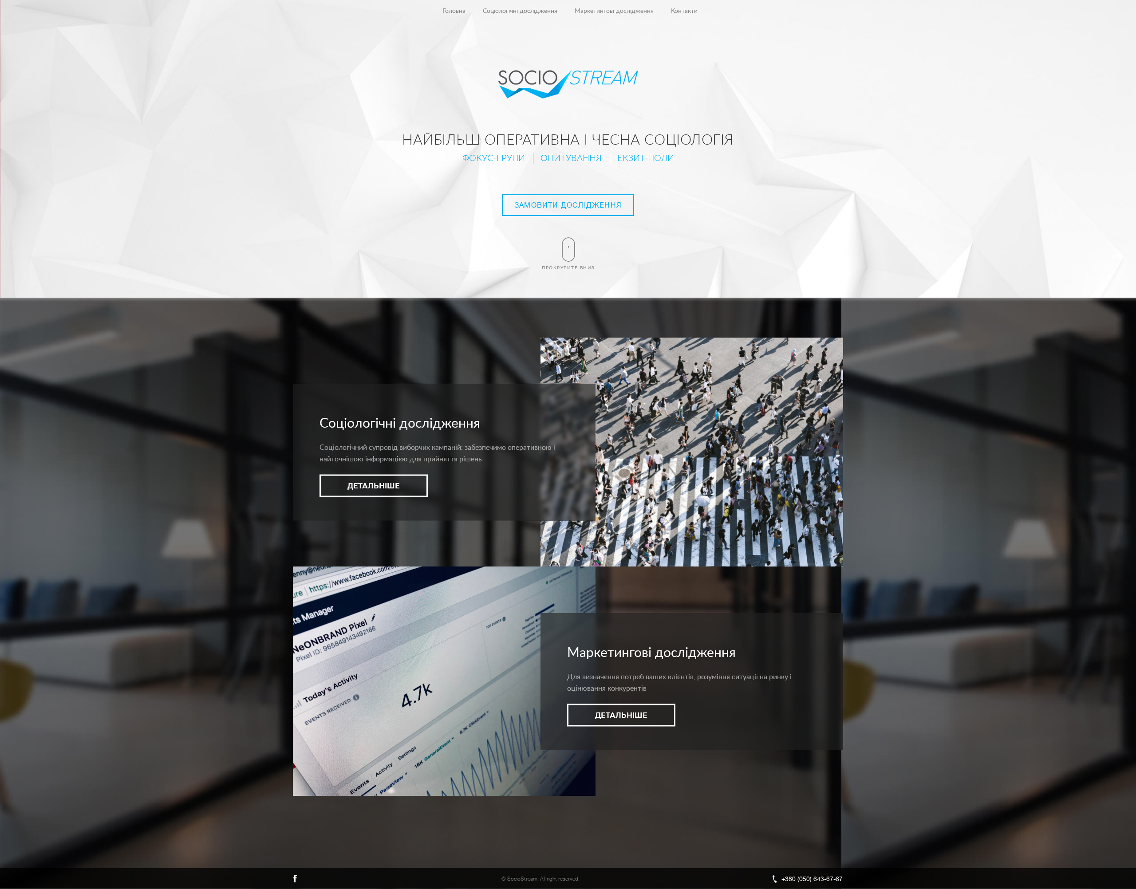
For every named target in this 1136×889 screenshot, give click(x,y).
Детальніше (373, 486)
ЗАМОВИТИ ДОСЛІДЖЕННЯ (568, 205)
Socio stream (568, 84)
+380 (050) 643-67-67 (812, 878)
